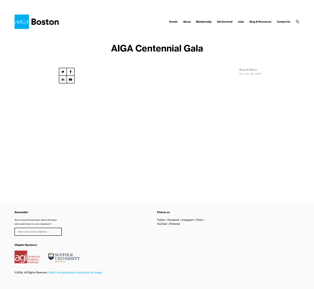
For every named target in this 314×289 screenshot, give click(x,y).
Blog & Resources (260, 21)
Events (173, 21)
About (187, 21)
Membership (204, 21)
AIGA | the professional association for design (75, 272)
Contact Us (283, 21)
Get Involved (224, 21)
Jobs (241, 21)
